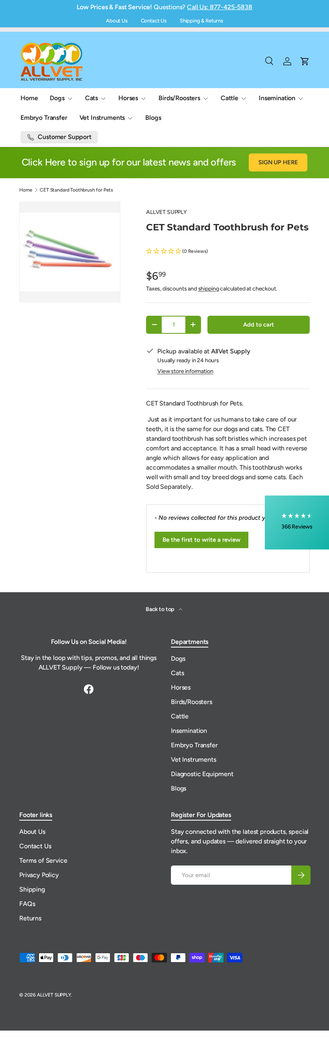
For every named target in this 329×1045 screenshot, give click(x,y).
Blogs (153, 117)
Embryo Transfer (43, 117)
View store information (185, 371)
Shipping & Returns (201, 21)
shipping (208, 288)
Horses (181, 687)
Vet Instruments (193, 759)
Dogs (178, 658)
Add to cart (258, 324)
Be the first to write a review (201, 539)
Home (29, 98)
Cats (177, 673)
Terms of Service (43, 860)
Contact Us (154, 21)
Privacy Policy (39, 875)
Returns (30, 918)
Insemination (189, 730)
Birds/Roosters (191, 702)
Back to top (160, 609)
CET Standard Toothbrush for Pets (76, 190)
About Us (117, 21)
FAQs (27, 904)
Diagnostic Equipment (202, 774)
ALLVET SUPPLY (166, 212)
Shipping (32, 889)
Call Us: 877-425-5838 (219, 7)
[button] (228, 251)
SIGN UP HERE (278, 162)
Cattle (180, 716)
